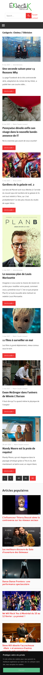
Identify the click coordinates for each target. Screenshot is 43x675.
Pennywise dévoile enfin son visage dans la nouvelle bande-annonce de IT (20, 131)
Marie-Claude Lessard (20, 124)
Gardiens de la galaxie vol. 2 (18, 184)
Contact (35, 18)
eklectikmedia (17, 65)
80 (19, 478)
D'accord (21, 670)
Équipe (34, 14)
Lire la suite (8, 91)
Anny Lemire (17, 181)
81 (26, 478)
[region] (21, 663)
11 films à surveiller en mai (17, 340)
